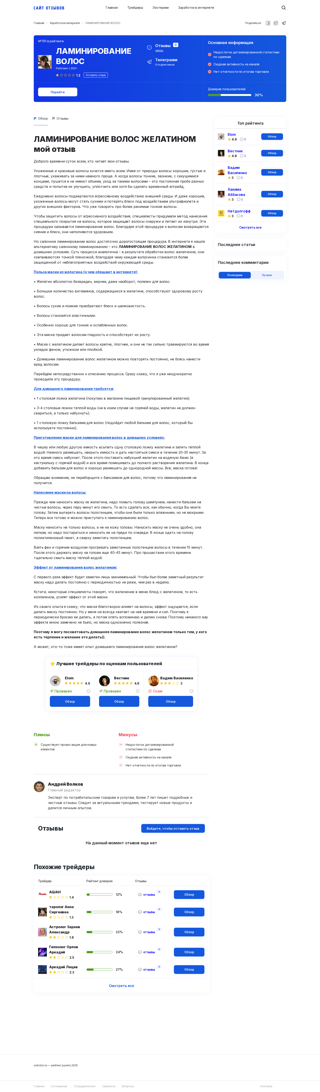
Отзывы (62, 118)
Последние (235, 275)
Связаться (108, 1086)
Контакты (266, 1086)
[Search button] (283, 7)
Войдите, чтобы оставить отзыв (173, 828)
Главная (112, 7)
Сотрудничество (85, 1086)
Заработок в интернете (196, 7)
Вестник (121, 678)
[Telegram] (283, 23)
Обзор (43, 118)
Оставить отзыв (96, 75)
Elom (69, 678)
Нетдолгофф (239, 211)
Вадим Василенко (176, 678)
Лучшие (267, 275)
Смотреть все (121, 985)
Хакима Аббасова (236, 192)
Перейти (57, 92)
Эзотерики (161, 7)
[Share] (268, 23)
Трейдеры (135, 7)
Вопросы (128, 1086)
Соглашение (59, 1086)
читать (159, 50)
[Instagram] (275, 23)
